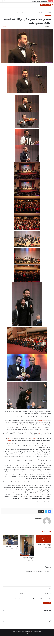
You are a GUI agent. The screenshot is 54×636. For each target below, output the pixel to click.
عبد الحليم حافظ (42, 420)
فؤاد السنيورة (42, 433)
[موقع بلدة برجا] (46, 5)
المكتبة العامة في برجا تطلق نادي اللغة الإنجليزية (37, 1)
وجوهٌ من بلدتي (43, 12)
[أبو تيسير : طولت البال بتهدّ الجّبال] (10, 540)
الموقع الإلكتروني (23, 593)
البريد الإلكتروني (47, 593)
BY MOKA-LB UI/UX (35, 631)
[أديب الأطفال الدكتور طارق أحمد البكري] (43, 539)
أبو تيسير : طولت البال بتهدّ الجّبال (11, 546)
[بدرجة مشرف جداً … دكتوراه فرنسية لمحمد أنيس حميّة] (27, 545)
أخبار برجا (49, 621)
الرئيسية (48, 12)
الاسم (49, 588)
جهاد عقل (9, 440)
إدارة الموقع (38, 518)
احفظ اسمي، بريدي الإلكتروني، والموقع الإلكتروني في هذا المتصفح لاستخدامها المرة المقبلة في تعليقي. (30, 598)
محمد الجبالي (10, 438)
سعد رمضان (33, 438)
